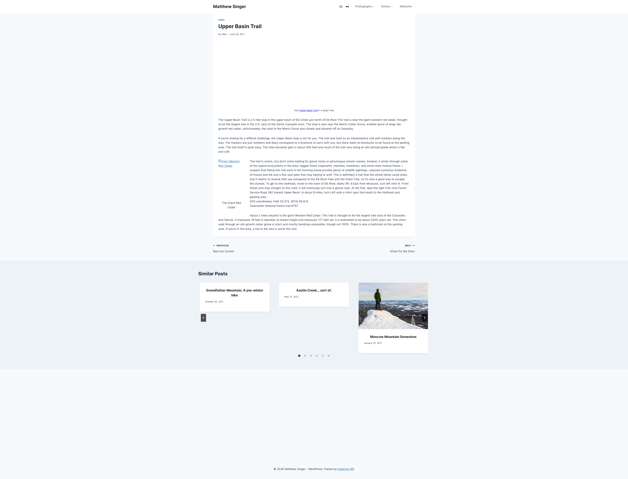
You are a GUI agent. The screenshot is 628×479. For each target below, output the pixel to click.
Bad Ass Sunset (223, 248)
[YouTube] (341, 6)
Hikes (221, 20)
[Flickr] (347, 6)
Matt (224, 34)
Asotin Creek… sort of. (314, 290)
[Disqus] (314, 417)
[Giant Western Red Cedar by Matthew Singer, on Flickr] (231, 178)
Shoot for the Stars (402, 248)
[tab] (299, 356)
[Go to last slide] (203, 318)
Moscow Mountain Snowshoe (393, 337)
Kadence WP (346, 469)
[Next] (424, 318)
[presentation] (393, 306)
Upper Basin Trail (309, 110)
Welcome (406, 6)
